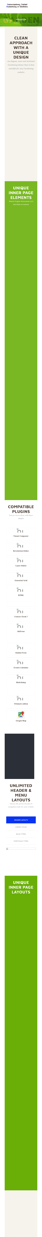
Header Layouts (21, 820)
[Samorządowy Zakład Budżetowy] (17, 6)
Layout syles (21, 827)
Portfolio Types (21, 841)
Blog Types (21, 834)
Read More (21, 1214)
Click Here (21, 1199)
